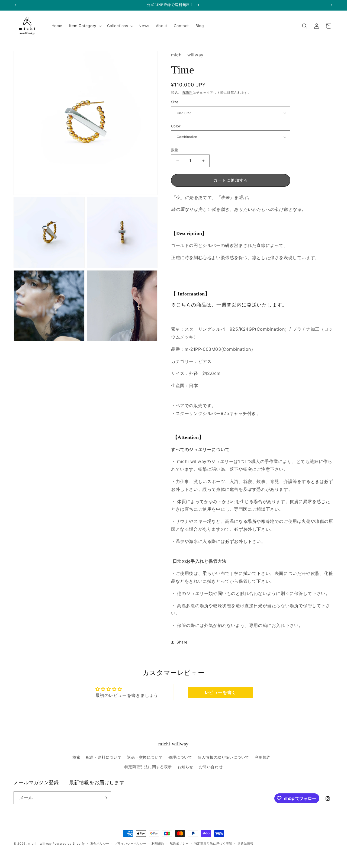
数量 (174, 150)
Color (176, 126)
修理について (180, 757)
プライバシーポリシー (130, 843)
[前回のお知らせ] (15, 5)
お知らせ (185, 766)
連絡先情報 (245, 843)
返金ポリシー (99, 843)
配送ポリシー (179, 843)
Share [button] (182, 642)
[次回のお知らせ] (332, 5)
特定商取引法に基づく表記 (213, 843)
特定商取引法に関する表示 (148, 766)
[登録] (105, 797)
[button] (85, 25)
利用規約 (263, 757)
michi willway (40, 843)
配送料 (187, 93)
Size (175, 102)
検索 (76, 757)
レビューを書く (220, 692)
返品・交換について (145, 757)
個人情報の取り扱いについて (223, 757)
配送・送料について (103, 757)
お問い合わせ (211, 766)
